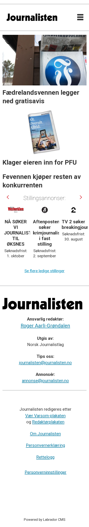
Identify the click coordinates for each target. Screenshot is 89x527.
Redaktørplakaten (48, 421)
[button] (8, 197)
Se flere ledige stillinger (44, 270)
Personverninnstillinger (45, 472)
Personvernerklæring (45, 445)
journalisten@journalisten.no (45, 362)
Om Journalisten (45, 433)
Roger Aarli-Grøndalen (45, 326)
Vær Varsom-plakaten (45, 415)
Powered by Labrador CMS (44, 519)
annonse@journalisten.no (45, 380)
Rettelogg (45, 457)
